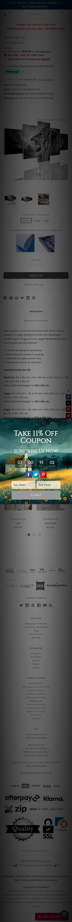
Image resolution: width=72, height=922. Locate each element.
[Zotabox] (70, 501)
